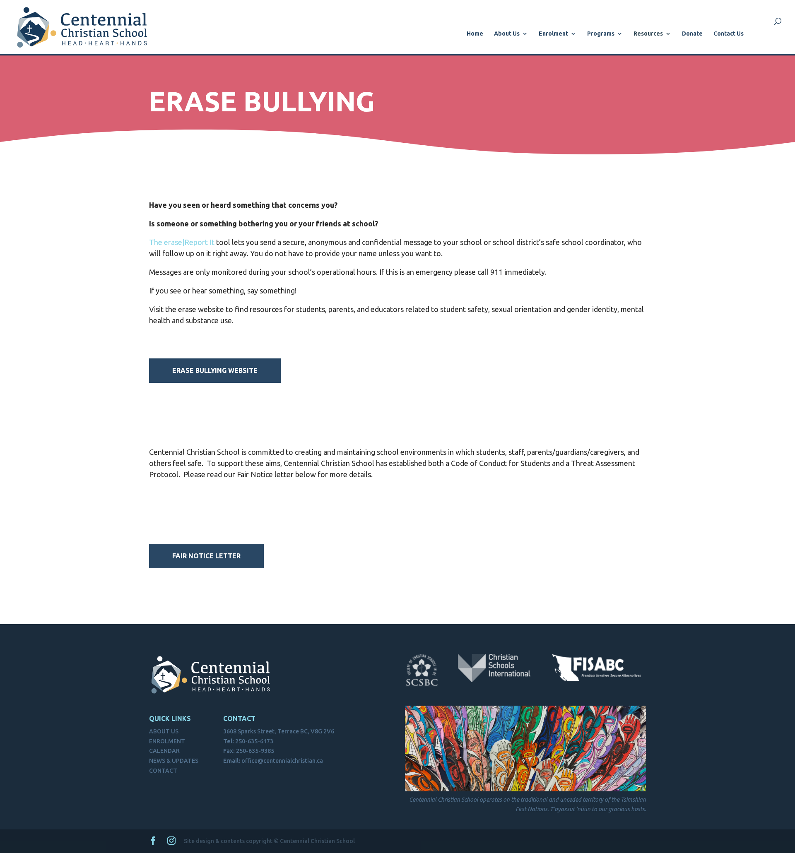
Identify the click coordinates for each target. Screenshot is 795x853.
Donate (692, 34)
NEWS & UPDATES (173, 760)
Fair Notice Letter (206, 556)
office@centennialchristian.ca (282, 760)
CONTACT (163, 770)
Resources (648, 34)
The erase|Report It (181, 242)
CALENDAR (164, 750)
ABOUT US (163, 731)
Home (475, 34)
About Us (507, 34)
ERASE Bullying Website (215, 370)
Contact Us (728, 34)
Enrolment (553, 34)
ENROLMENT (167, 741)
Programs (600, 34)
